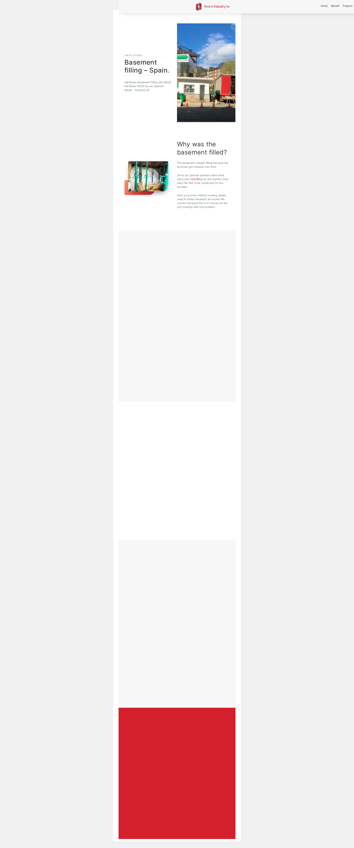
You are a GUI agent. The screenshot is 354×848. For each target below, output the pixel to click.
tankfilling (196, 179)
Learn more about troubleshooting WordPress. (140, 812)
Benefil (335, 5)
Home (324, 5)
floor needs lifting (154, 366)
